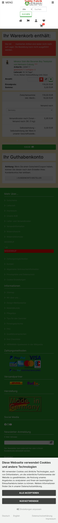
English (16, 516)
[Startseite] (20, 20)
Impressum (51, 519)
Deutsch (6, 516)
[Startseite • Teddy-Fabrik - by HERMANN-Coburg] (33, 2)
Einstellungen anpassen (30, 509)
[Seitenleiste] (53, 3)
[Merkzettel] (44, 20)
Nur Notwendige (29, 501)
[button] (28, 20)
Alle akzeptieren (29, 493)
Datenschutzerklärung (42, 516)
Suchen (26, 14)
